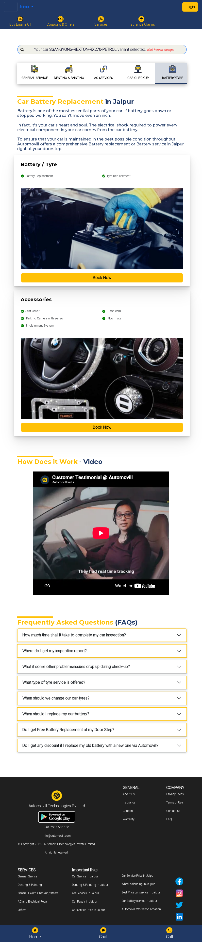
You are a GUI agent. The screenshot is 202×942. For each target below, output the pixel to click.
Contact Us (173, 811)
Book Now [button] (102, 277)
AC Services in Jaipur (85, 893)
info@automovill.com (57, 835)
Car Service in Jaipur (85, 876)
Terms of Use (174, 802)
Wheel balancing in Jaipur (138, 884)
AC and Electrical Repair (33, 901)
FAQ (169, 819)
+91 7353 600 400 (56, 827)
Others (22, 910)
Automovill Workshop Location (141, 909)
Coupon (128, 811)
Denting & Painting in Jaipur (90, 885)
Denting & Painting (30, 885)
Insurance (129, 802)
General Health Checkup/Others (38, 893)
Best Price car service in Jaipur (140, 892)
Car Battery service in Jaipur (139, 901)
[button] (102, 49)
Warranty (129, 819)
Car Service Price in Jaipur (88, 910)
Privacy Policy (175, 794)
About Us (129, 794)
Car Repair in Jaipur (84, 901)
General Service (27, 876)
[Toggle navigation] (11, 7)
